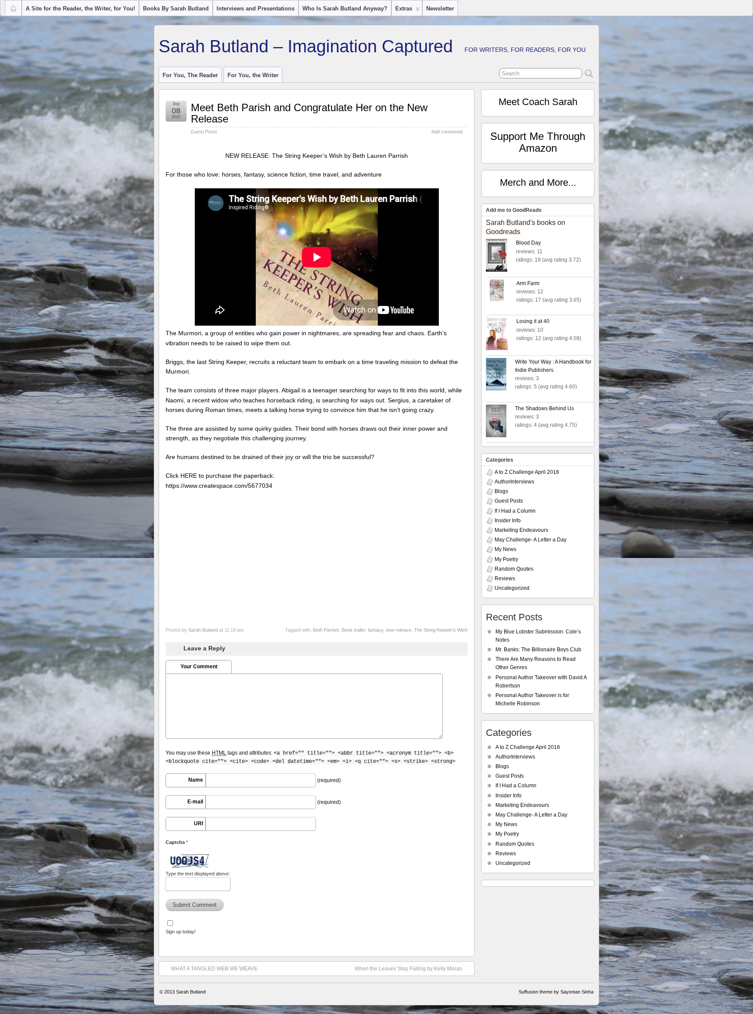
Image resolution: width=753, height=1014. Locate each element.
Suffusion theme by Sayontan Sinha (556, 991)
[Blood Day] (501, 256)
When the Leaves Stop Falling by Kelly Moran (408, 969)
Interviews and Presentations (256, 8)
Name (195, 780)
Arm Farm (527, 283)
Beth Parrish (326, 630)
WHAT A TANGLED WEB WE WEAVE (214, 969)
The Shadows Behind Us (544, 408)
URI (198, 823)
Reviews (505, 578)
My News (505, 549)
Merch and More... (538, 182)
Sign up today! (181, 931)
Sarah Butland (203, 630)
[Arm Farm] (501, 291)
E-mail (195, 802)
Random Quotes (514, 569)
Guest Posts (204, 131)
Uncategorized (512, 588)
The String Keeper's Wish (441, 630)
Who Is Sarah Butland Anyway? (344, 8)
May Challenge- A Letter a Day (530, 540)
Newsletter (440, 8)
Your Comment (198, 667)
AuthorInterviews (514, 482)
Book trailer (353, 630)
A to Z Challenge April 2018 (527, 472)
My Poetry (506, 559)
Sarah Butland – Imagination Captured (306, 46)
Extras (403, 8)
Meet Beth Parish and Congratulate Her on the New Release (309, 113)
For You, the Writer (252, 75)
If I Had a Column (515, 511)
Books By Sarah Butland (176, 8)
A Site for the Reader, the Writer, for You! (80, 8)
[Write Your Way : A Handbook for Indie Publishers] (500, 375)
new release (398, 630)
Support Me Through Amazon (537, 141)
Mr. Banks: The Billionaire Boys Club (538, 650)
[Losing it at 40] (501, 335)
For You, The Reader (190, 75)
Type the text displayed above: (198, 873)
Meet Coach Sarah (538, 101)
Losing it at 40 (532, 321)
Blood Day (528, 243)
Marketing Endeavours (521, 530)
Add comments (447, 131)
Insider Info (508, 520)
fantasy (375, 630)
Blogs (501, 491)
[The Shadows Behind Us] (500, 422)
